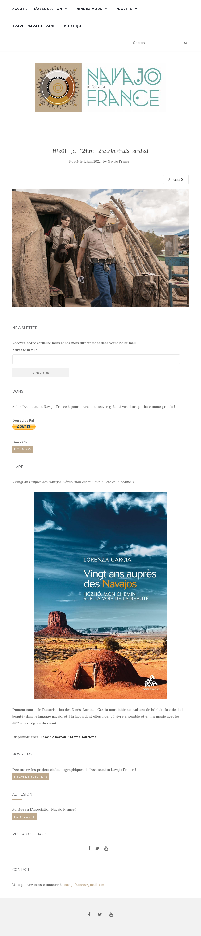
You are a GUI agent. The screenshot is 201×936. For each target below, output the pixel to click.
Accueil (20, 9)
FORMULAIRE (24, 816)
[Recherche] (185, 43)
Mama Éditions (83, 737)
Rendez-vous (89, 9)
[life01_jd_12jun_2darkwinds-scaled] (100, 247)
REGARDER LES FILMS (30, 776)
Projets (124, 9)
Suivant (174, 179)
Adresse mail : (24, 350)
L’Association (48, 9)
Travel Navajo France (35, 26)
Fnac (44, 737)
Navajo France (118, 162)
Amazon (59, 737)
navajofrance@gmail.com (84, 885)
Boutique (74, 26)
